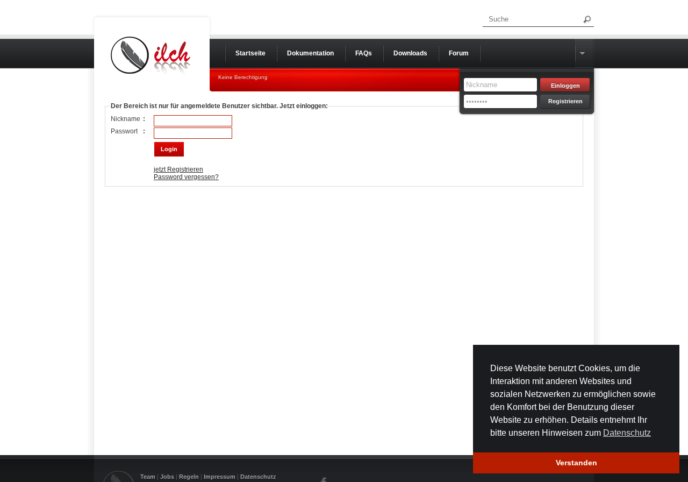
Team (147, 476)
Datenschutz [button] (627, 432)
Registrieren (565, 101)
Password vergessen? (186, 177)
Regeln (189, 476)
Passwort (124, 131)
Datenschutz (258, 476)
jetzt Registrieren (178, 169)
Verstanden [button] (576, 462)
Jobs (167, 476)
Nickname (125, 119)
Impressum (219, 476)
